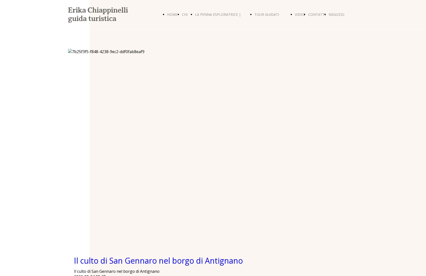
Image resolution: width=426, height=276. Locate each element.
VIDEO (300, 14)
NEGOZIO (336, 14)
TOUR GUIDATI (266, 14)
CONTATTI (317, 14)
